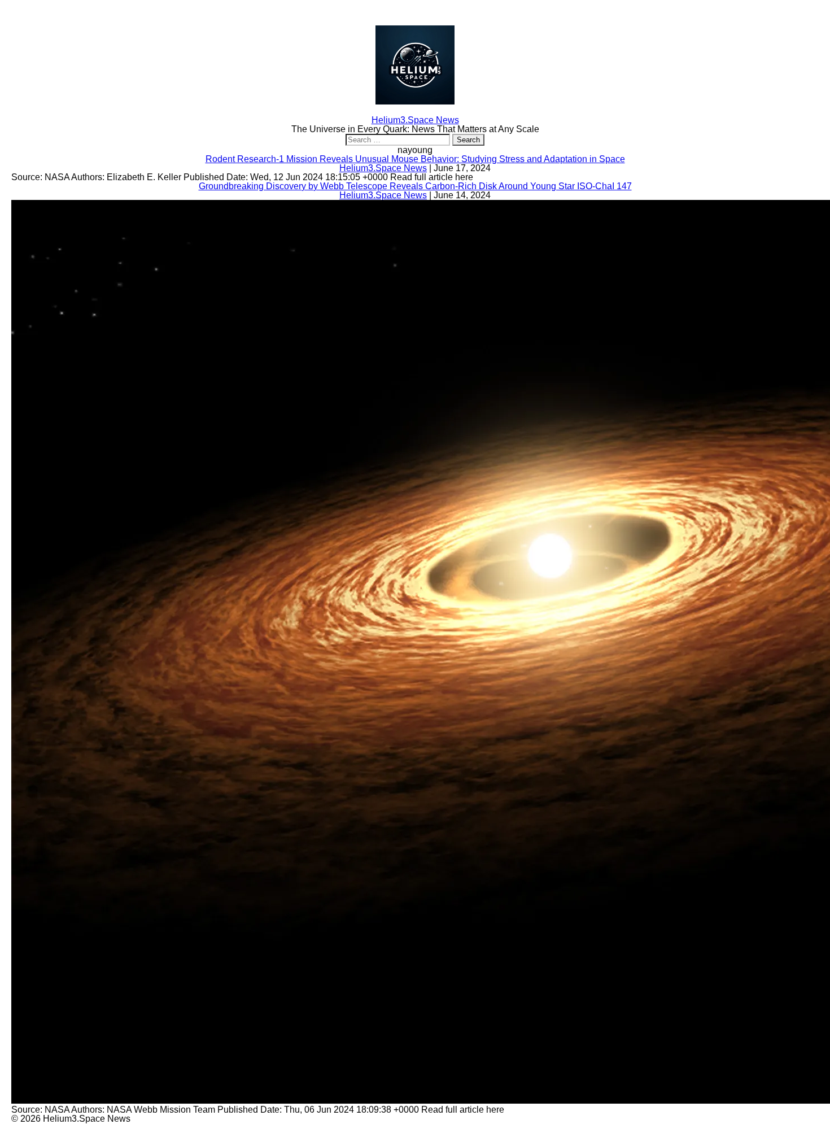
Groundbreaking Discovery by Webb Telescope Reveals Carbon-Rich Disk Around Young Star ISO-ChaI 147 (415, 186)
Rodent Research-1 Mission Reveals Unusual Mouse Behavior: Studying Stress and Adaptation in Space (415, 159)
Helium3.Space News (383, 168)
